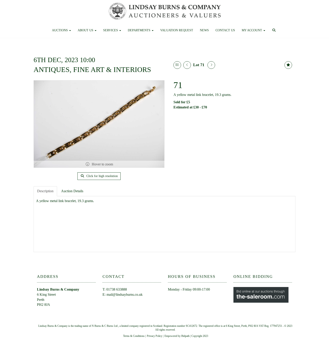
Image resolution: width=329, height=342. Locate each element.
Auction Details (72, 191)
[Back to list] (177, 65)
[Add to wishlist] (288, 65)
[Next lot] (211, 65)
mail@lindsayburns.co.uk (125, 294)
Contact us (225, 30)
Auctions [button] (60, 30)
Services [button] (111, 30)
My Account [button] (252, 30)
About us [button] (86, 30)
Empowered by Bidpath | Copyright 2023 (186, 336)
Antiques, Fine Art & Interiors (92, 69)
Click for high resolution (101, 176)
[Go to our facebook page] (172, 297)
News (204, 30)
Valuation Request (176, 30)
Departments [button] (139, 30)
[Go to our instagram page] (190, 297)
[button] (274, 30)
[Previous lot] (187, 65)
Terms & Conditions (134, 336)
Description (45, 191)
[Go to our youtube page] (181, 297)
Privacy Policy (154, 336)
